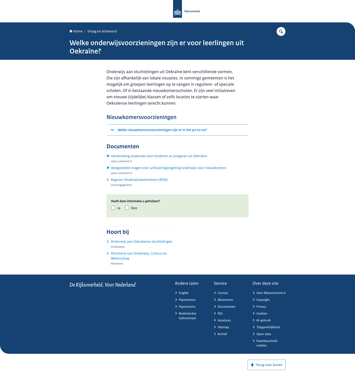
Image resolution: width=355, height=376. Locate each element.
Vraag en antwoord (102, 31)
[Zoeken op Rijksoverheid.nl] (281, 31)
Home (78, 31)
